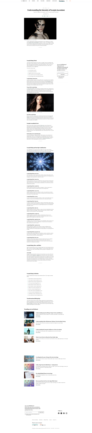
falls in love (42, 125)
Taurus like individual (46, 138)
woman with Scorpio (30, 88)
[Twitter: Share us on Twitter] (44, 16)
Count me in (62, 74)
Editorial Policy (46, 419)
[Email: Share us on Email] (48, 16)
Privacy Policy (52, 428)
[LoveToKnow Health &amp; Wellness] (35, 424)
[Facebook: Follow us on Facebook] (58, 413)
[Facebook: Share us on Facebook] (42, 16)
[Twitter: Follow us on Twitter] (61, 413)
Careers (50, 419)
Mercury (34, 255)
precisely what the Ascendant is (34, 42)
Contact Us (54, 419)
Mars (37, 248)
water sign (48, 80)
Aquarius (38, 255)
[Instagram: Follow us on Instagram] (66, 413)
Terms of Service (57, 428)
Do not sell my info (47, 428)
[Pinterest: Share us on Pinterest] (46, 16)
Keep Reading (38, 316)
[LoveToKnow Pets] (43, 424)
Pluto (41, 248)
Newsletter (41, 419)
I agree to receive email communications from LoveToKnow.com (61, 77)
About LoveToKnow (35, 419)
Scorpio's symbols (30, 303)
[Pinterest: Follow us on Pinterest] (64, 413)
